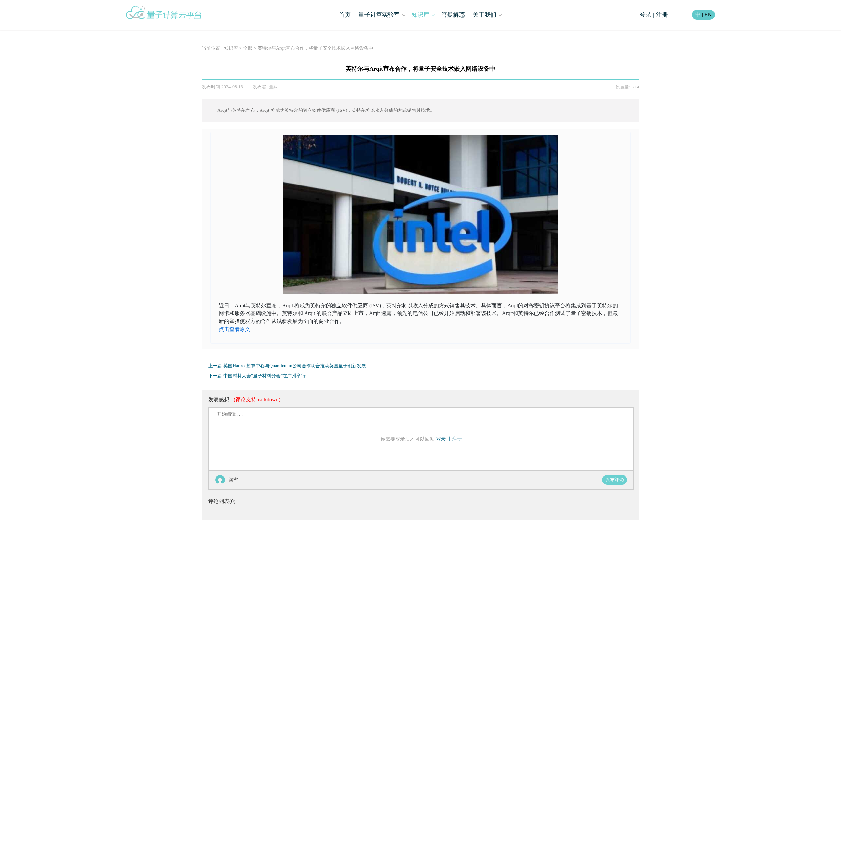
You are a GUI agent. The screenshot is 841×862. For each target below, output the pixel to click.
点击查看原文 (234, 329)
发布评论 (614, 479)
